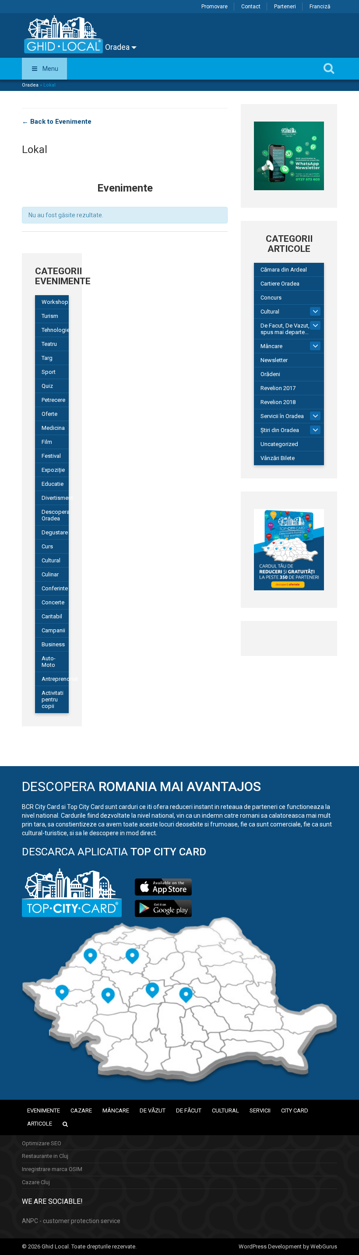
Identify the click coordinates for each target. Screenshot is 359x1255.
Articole (39, 1123)
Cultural (269, 311)
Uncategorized (279, 444)
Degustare (55, 532)
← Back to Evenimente (57, 122)
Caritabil (52, 616)
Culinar (50, 574)
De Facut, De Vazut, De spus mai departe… (289, 328)
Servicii (260, 1110)
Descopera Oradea (55, 515)
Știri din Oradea (279, 430)
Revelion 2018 (278, 402)
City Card (294, 1110)
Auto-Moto (49, 661)
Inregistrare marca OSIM (52, 1169)
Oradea (118, 47)
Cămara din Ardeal (283, 269)
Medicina (53, 428)
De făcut (188, 1110)
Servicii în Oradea (282, 416)
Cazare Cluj (36, 1182)
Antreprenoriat (55, 679)
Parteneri (285, 6)
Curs (47, 546)
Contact (250, 6)
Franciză (320, 6)
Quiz (47, 386)
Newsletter (274, 360)
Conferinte (55, 588)
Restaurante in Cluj (45, 1156)
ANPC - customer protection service (71, 1220)
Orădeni (270, 374)
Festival (51, 456)
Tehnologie (55, 330)
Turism (50, 316)
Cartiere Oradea (279, 283)
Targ (47, 358)
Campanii (53, 630)
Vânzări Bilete (277, 458)
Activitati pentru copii (52, 699)
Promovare (214, 6)
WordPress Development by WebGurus (288, 1246)
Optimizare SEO (41, 1143)
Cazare (81, 1110)
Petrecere (53, 400)
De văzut (152, 1110)
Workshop (55, 302)
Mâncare (271, 346)
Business (53, 644)
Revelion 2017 (278, 388)
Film (47, 442)
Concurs (271, 297)
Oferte (49, 414)
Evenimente (43, 1110)
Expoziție (53, 470)
